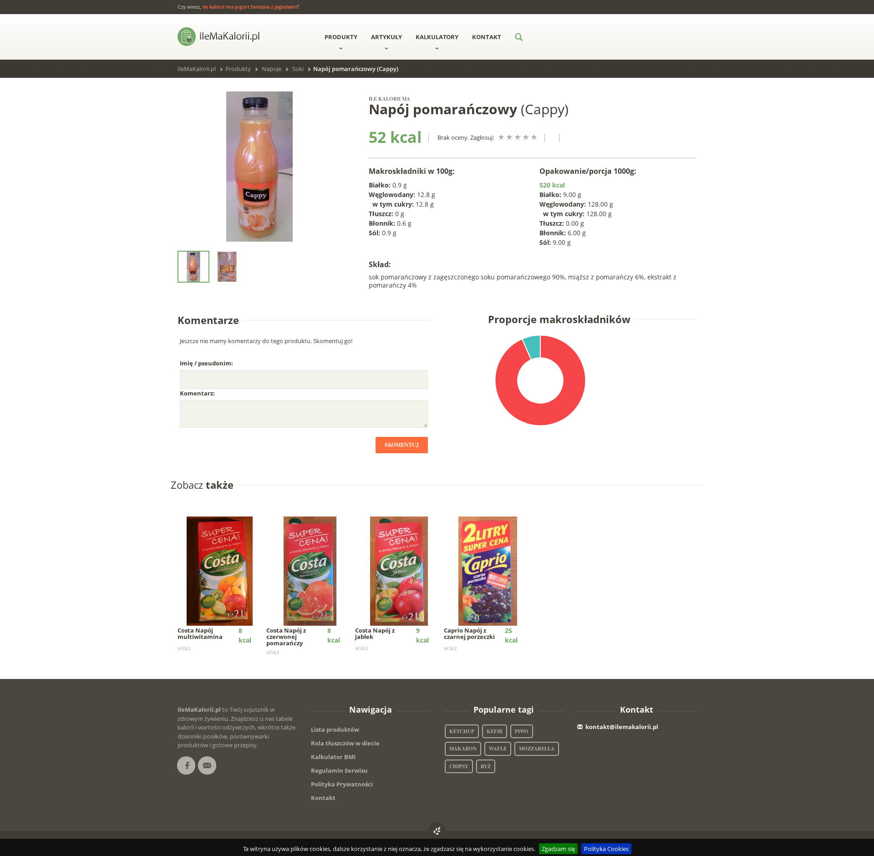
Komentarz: (197, 393)
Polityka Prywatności (342, 784)
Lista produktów (335, 729)
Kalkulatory (437, 37)
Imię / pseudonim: (206, 363)
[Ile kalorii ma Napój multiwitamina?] (221, 570)
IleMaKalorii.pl (197, 69)
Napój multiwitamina (200, 633)
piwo (521, 731)
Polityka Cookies (606, 849)
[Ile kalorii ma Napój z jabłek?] (399, 570)
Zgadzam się (558, 849)
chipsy (458, 766)
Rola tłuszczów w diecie (345, 743)
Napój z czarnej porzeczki (469, 633)
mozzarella (536, 748)
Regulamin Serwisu (339, 770)
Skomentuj (402, 445)
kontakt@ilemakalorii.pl (621, 727)
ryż (486, 766)
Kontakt (486, 37)
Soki (298, 69)
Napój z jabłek (375, 633)
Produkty (341, 37)
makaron (463, 748)
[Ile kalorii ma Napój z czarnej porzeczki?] (488, 570)
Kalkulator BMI (333, 757)
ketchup (461, 731)
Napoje (271, 69)
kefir (495, 731)
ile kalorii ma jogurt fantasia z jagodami (250, 6)
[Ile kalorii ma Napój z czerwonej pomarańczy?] (310, 570)
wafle (498, 748)
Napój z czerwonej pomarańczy (286, 637)
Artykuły (386, 37)
